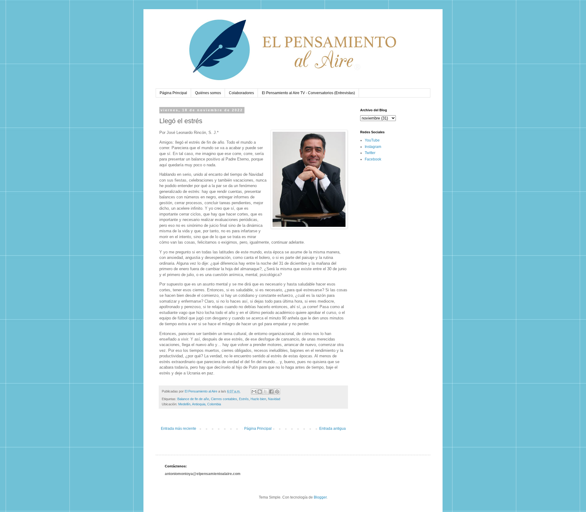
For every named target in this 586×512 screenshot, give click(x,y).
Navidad (274, 399)
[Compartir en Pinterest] (277, 392)
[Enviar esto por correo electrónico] (254, 392)
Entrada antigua (332, 428)
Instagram (373, 147)
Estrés (244, 399)
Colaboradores (241, 93)
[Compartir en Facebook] (271, 392)
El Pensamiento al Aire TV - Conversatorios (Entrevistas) (308, 93)
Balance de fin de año (193, 399)
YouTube (372, 140)
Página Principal (173, 93)
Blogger (320, 497)
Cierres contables (224, 399)
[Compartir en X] (265, 392)
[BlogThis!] (260, 392)
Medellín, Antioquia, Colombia (199, 404)
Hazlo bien (258, 399)
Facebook (373, 159)
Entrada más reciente (178, 428)
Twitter (370, 153)
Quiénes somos (208, 93)
